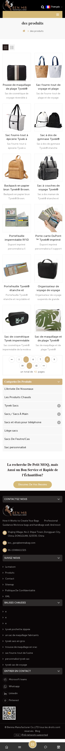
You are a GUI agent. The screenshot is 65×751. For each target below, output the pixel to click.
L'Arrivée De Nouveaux (18, 388)
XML (7, 596)
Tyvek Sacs (11, 405)
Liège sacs (11, 430)
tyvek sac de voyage (16, 664)
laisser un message (33, 744)
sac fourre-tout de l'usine (19, 653)
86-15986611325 (17, 550)
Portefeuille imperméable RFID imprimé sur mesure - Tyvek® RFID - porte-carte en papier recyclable (17, 238)
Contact (9, 578)
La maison (10, 567)
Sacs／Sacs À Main (16, 414)
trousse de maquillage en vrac (21, 647)
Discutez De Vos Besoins (32, 484)
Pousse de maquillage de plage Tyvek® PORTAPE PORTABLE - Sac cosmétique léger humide (17, 87)
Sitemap (9, 584)
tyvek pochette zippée (17, 629)
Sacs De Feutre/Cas (17, 439)
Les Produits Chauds (17, 397)
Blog (37, 731)
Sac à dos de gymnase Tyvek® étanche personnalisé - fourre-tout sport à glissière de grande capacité (48, 137)
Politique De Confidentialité (20, 590)
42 (36, 366)
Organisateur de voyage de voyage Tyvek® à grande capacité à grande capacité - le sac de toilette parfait (48, 288)
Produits (9, 572)
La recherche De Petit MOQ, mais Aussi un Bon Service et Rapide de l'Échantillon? (32, 470)
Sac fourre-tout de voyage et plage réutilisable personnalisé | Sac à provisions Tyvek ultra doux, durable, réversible (48, 87)
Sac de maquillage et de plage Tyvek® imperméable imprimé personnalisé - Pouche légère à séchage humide (48, 338)
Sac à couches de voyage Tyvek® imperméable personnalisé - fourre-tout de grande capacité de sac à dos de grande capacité (48, 187)
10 (22, 366)
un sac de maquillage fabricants (22, 635)
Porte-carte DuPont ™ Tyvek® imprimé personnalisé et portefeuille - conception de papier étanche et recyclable (48, 238)
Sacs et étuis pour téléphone (22, 422)
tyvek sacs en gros (15, 641)
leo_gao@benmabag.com (21, 542)
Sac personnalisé (15, 447)
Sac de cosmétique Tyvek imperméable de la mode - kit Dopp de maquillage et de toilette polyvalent (17, 338)
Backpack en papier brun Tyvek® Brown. (16, 187)
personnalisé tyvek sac (17, 659)
